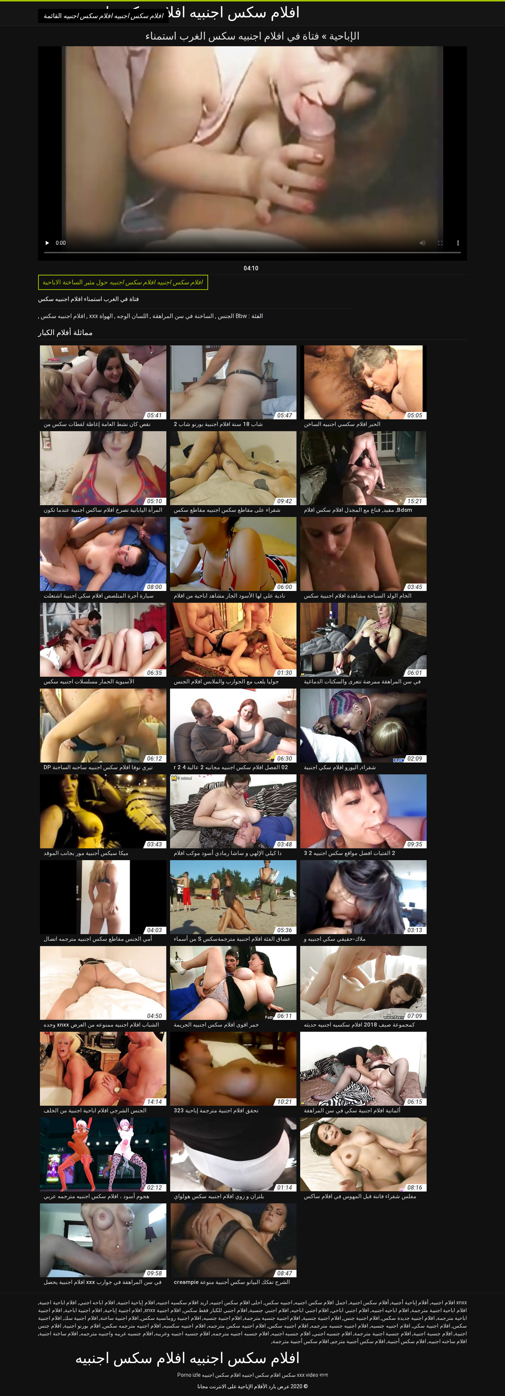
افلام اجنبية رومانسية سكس (171, 1318)
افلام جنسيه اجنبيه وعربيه (182, 1333)
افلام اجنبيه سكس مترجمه (237, 1326)
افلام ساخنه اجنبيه (447, 1341)
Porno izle (189, 1375)
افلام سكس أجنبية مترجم (358, 1341)
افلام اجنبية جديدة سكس (408, 1318)
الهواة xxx (100, 316)
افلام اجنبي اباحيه (310, 1310)
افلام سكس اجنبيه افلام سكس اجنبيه (241, 1375)
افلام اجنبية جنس (361, 1318)
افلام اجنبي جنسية (269, 1310)
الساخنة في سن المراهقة (182, 316)
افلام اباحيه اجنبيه (390, 1310)
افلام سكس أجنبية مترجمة (300, 1341)
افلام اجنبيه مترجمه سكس (132, 1326)
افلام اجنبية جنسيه (222, 1318)
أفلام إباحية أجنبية (409, 1302)
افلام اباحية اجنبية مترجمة (439, 1310)
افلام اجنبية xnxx (163, 1310)
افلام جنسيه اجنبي (332, 1333)
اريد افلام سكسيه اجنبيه (182, 1302)
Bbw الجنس (231, 316)
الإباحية (343, 36)
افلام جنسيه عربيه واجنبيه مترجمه (117, 1333)
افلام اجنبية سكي (431, 1326)
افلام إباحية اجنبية (136, 1302)
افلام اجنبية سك (81, 1318)
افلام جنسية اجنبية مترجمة (382, 1333)
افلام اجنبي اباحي (350, 1310)
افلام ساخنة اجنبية (58, 1333)
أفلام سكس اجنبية (369, 1302)
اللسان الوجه (131, 316)
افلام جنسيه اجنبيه (291, 1333)
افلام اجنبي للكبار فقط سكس (215, 1310)
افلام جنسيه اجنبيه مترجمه (241, 1333)
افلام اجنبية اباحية (83, 1310)
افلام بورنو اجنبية (82, 1326)
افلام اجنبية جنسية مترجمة (272, 1318)
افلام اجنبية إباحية (123, 1310)
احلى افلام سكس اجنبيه (236, 1302)
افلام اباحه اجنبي (97, 1302)
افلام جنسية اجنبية (432, 1333)
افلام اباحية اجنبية (58, 1302)
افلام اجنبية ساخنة (119, 1318)
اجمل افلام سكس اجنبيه (321, 1302)
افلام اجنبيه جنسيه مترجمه (339, 1326)
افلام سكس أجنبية (406, 1341)
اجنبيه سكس (278, 1302)
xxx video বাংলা (312, 1375)
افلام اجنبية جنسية (322, 1318)
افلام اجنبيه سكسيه (184, 1326)
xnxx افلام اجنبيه (449, 1302)
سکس (289, 1375)
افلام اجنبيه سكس (62, 316)
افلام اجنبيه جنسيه (390, 1326)
